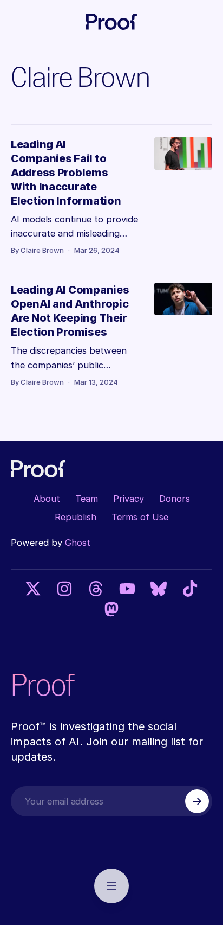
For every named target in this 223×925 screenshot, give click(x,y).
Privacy (128, 498)
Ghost (77, 542)
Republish (75, 517)
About (47, 498)
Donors (174, 498)
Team (86, 498)
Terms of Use (140, 517)
